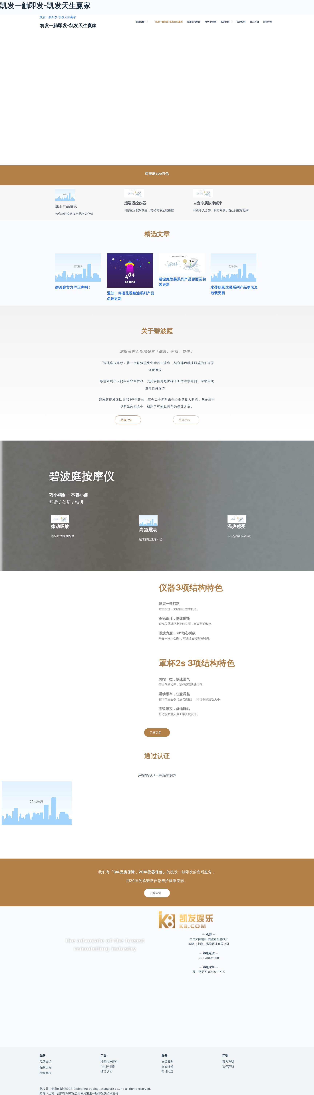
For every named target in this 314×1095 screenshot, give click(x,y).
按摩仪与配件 (193, 21)
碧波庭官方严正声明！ (73, 287)
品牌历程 (45, 1067)
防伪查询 (241, 21)
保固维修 (167, 1066)
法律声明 (267, 21)
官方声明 (254, 21)
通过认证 (106, 1071)
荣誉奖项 (45, 1073)
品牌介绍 (140, 21)
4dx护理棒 (210, 21)
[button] (128, 419)
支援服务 (167, 1061)
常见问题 (167, 1071)
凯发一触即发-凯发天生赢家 (58, 17)
